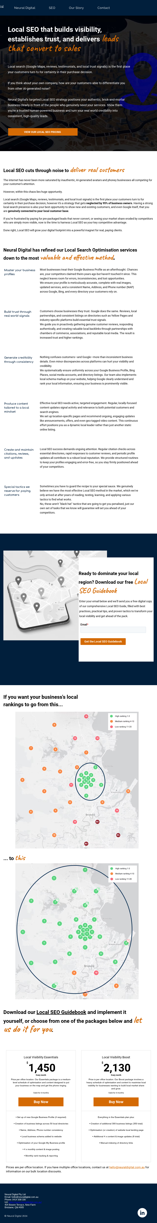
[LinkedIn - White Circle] (142, 1212)
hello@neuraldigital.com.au (127, 1167)
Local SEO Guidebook (61, 1012)
